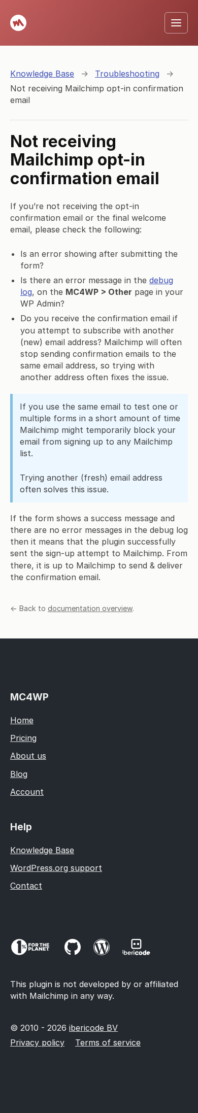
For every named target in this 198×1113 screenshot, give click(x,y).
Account (27, 792)
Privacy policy (37, 1042)
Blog (18, 774)
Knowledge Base (42, 850)
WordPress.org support (56, 868)
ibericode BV (93, 1028)
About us (28, 756)
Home (22, 720)
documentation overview (90, 608)
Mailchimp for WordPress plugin (18, 23)
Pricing (23, 738)
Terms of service (108, 1042)
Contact (26, 886)
